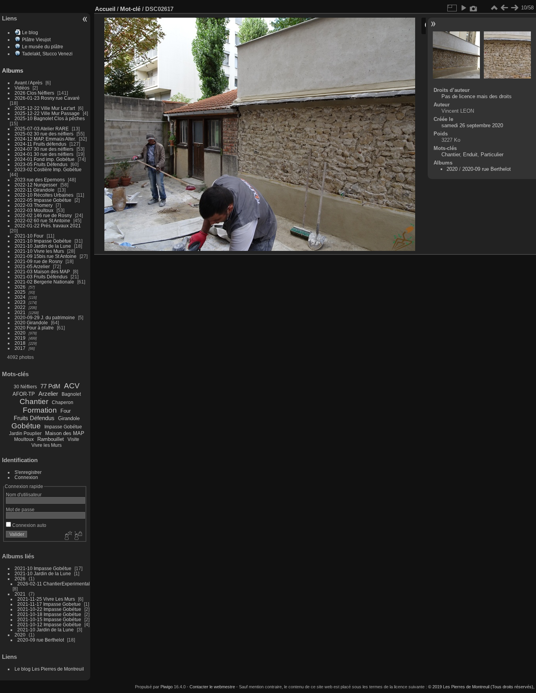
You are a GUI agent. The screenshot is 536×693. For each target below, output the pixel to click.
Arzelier (48, 393)
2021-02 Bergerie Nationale (44, 281)
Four (65, 411)
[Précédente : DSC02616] (504, 8)
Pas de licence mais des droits (476, 96)
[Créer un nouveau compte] (67, 536)
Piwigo (166, 686)
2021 (20, 312)
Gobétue (26, 426)
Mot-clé (130, 8)
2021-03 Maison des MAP (42, 271)
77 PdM (50, 386)
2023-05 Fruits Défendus (41, 164)
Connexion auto (28, 525)
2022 (20, 307)
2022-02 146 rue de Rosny (43, 215)
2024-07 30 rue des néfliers (44, 149)
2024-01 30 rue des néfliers (45, 154)
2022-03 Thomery (34, 205)
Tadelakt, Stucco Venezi (47, 53)
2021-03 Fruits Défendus (41, 276)
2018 (20, 343)
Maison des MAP (64, 433)
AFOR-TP (24, 394)
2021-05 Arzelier (32, 266)
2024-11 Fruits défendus (40, 143)
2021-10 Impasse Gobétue (43, 240)
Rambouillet (50, 439)
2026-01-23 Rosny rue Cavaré (47, 98)
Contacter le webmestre (212, 686)
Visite (73, 439)
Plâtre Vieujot (36, 39)
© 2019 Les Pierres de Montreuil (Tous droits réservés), (481, 686)
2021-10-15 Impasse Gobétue (49, 619)
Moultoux (24, 439)
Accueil (105, 8)
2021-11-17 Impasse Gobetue (49, 604)
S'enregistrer (28, 472)
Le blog (30, 32)
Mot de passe (20, 509)
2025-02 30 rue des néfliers (44, 133)
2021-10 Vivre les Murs (39, 251)
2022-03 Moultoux (34, 210)
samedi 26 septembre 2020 (472, 125)
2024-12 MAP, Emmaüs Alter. (45, 138)
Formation (40, 410)
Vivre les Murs (46, 445)
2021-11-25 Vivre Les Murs (46, 599)
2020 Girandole (31, 322)
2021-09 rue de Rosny (38, 261)
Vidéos (22, 87)
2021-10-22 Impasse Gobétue (49, 609)
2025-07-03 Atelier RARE (42, 128)
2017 (20, 348)
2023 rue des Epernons (40, 179)
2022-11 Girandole (35, 189)
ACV (72, 386)
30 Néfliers (25, 386)
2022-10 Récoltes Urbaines (44, 194)
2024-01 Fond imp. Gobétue (45, 159)
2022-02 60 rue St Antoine (42, 220)
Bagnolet (71, 394)
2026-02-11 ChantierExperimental (53, 583)
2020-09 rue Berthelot (40, 639)
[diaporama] (463, 8)
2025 (20, 291)
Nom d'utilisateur (24, 494)
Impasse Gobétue (63, 426)
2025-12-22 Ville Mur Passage (47, 113)
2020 (20, 332)
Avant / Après (28, 82)
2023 (20, 302)
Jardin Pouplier (25, 433)
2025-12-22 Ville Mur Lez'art (45, 108)
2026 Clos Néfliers (34, 92)
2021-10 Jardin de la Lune (43, 246)
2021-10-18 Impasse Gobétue (49, 614)
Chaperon (62, 402)
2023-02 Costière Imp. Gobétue (48, 169)
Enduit (470, 154)
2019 (20, 337)
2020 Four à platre (34, 327)
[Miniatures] (494, 8)
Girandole (69, 418)
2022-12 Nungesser (36, 184)
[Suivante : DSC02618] (514, 8)
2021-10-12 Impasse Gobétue (49, 624)
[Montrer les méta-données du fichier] (474, 8)
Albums (12, 70)
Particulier (492, 154)
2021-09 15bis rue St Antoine (46, 256)
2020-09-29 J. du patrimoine (45, 317)
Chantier (34, 401)
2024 (20, 297)
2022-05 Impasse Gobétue (43, 200)
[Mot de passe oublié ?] (78, 536)
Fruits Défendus (34, 418)
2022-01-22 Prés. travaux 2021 (48, 225)
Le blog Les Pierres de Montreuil (49, 668)
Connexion (26, 477)
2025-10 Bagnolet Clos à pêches (50, 118)
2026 (20, 286)
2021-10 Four (29, 235)
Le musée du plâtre (42, 46)
